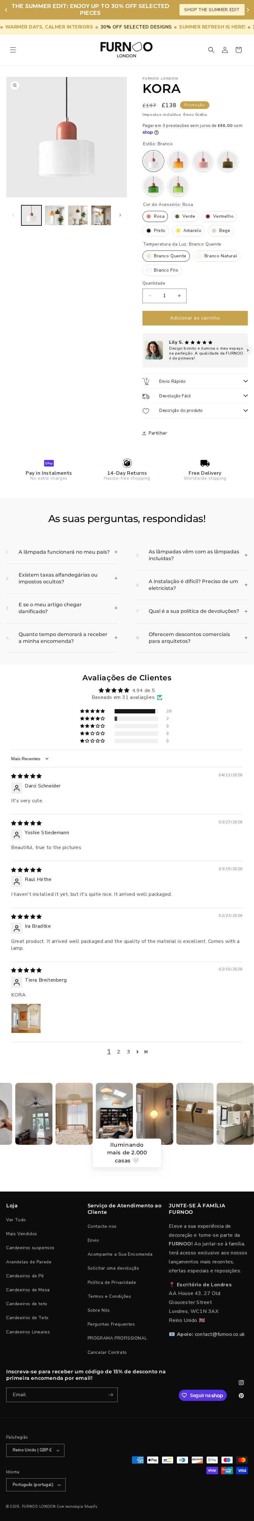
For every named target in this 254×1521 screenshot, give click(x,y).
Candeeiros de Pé (25, 1276)
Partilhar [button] (158, 433)
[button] (13, 50)
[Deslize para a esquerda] (13, 215)
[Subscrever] (110, 1395)
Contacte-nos (102, 1226)
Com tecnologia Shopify (77, 1506)
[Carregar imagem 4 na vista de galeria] (101, 215)
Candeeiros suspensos (30, 1248)
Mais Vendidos (21, 1234)
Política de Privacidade (112, 1282)
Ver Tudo (16, 1220)
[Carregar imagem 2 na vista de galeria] (55, 215)
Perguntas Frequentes (111, 1324)
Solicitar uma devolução (113, 1268)
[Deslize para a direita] (120, 215)
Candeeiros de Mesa (28, 1290)
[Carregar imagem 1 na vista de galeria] (31, 215)
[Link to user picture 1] (26, 1018)
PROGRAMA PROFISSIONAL (117, 1338)
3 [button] (128, 1051)
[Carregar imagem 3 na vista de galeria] (78, 215)
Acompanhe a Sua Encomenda (120, 1254)
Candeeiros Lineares (28, 1332)
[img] (26, 776)
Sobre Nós (99, 1310)
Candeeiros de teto (26, 1304)
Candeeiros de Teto (27, 1318)
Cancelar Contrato (107, 1352)
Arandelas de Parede (28, 1262)
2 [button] (118, 1051)
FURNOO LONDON (39, 1506)
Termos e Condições (109, 1296)
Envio (93, 1240)
